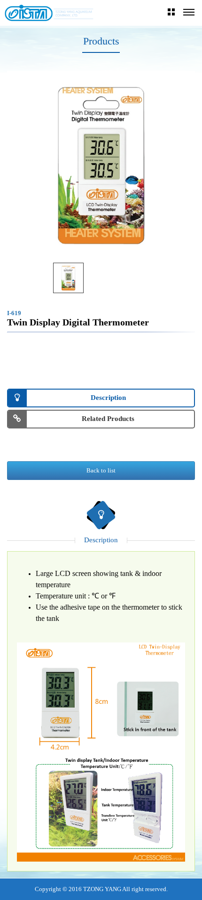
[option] (101, 164)
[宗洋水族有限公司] (49, 13)
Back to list (101, 470)
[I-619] (68, 278)
